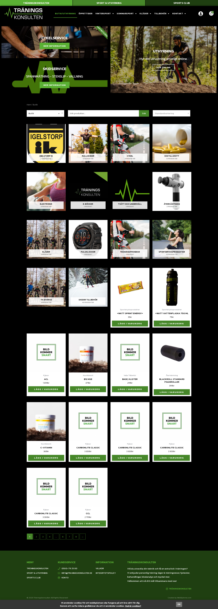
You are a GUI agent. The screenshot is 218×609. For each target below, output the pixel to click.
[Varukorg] (211, 13)
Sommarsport (125, 13)
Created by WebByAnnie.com (179, 597)
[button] (36, 3)
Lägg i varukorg (130, 323)
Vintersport (103, 13)
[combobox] (45, 113)
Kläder (144, 13)
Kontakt (177, 13)
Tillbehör (160, 13)
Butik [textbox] (43, 113)
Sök (144, 113)
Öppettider (85, 13)
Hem (29, 104)
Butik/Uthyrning (65, 13)
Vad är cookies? (133, 606)
